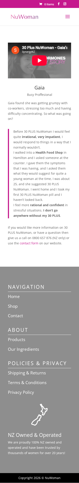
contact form (29, 243)
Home (14, 296)
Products (16, 339)
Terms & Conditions (27, 382)
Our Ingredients (23, 349)
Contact (15, 316)
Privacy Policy (21, 392)
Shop (13, 306)
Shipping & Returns (27, 373)
